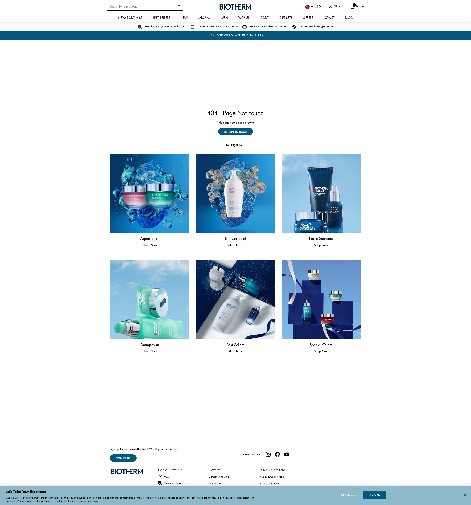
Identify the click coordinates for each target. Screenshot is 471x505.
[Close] (465, 495)
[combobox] (145, 7)
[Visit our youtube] (286, 454)
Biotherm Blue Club (219, 477)
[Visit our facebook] (277, 454)
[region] (235, 495)
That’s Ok (374, 495)
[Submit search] (179, 7)
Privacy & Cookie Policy (272, 477)
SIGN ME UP (123, 458)
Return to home (235, 132)
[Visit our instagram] (268, 454)
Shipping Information (175, 483)
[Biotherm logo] (235, 7)
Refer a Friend (216, 483)
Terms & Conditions (269, 483)
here (95, 501)
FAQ (166, 477)
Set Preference (348, 495)
